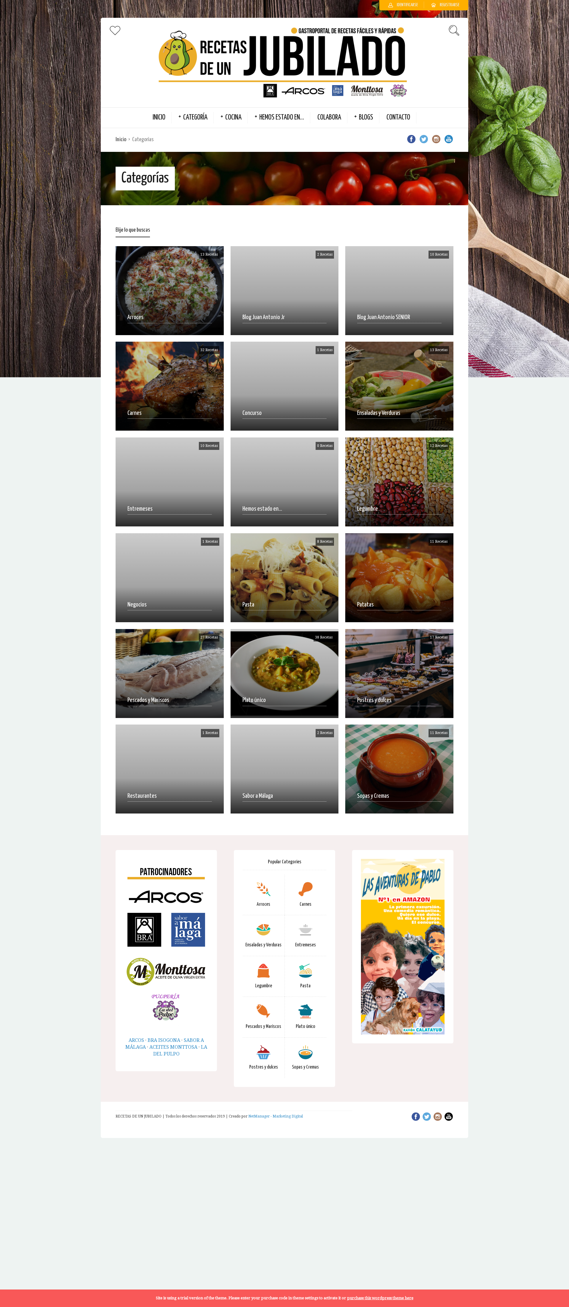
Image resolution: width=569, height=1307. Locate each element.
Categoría (195, 117)
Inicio (121, 139)
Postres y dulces (263, 1067)
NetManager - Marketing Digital (275, 1116)
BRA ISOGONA (164, 1040)
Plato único (305, 1026)
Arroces (263, 904)
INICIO (159, 117)
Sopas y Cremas (305, 1067)
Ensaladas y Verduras (263, 945)
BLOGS (366, 117)
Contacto (398, 117)
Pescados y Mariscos (263, 1026)
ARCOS (136, 1040)
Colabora (329, 117)
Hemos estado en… (281, 117)
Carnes (305, 904)
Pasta (305, 985)
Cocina (233, 117)
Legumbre (263, 985)
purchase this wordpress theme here (380, 1298)
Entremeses (305, 945)
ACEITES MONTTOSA (173, 1047)
